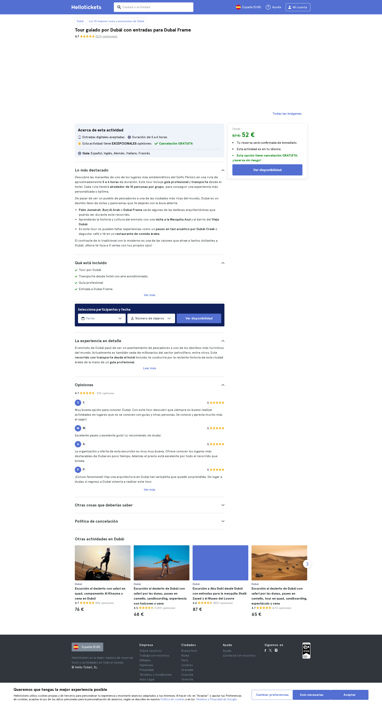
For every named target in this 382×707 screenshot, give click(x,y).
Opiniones (146, 665)
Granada (187, 670)
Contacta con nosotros (239, 655)
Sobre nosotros (150, 651)
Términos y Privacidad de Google (216, 699)
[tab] (149, 170)
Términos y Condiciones (155, 674)
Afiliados (145, 660)
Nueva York (189, 651)
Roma (185, 655)
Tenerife (187, 679)
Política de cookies (172, 699)
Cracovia (187, 674)
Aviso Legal (146, 679)
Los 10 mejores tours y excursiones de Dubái (116, 21)
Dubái (80, 21)
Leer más (149, 368)
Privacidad (146, 670)
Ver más (149, 295)
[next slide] (307, 564)
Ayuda (227, 651)
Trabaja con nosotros (154, 655)
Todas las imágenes (287, 113)
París (184, 660)
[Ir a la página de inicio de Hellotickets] (87, 7)
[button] (149, 170)
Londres (187, 665)
